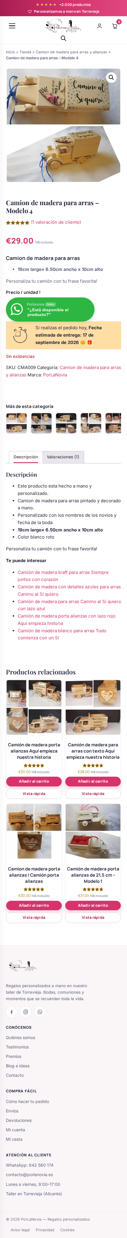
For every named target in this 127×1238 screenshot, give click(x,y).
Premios (13, 1056)
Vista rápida (34, 793)
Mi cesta (14, 1139)
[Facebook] (11, 1012)
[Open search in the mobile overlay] (63, 38)
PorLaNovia (55, 375)
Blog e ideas (18, 1065)
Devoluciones (19, 1120)
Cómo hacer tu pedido (27, 1101)
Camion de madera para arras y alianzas (71, 52)
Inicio (10, 52)
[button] (111, 77)
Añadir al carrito (34, 781)
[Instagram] (25, 1012)
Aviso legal (20, 1230)
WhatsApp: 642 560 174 (29, 1165)
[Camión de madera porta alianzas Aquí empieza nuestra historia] (91, 423)
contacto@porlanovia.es (29, 1174)
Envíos (12, 1110)
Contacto (15, 1075)
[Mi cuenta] (99, 26)
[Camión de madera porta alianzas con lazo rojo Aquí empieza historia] (115, 423)
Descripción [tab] (26, 457)
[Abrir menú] (12, 26)
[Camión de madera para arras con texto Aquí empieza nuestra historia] (16, 423)
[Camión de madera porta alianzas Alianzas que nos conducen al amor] (66, 423)
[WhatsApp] (39, 1012)
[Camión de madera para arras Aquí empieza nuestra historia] (41, 423)
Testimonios (17, 1046)
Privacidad (45, 1230)
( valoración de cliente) (56, 222)
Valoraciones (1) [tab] (63, 457)
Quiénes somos (20, 1037)
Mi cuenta (15, 1129)
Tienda (25, 52)
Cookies (67, 1230)
